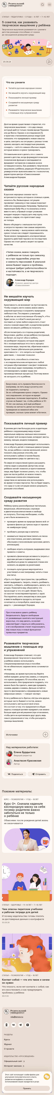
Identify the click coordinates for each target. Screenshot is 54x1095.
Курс (6, 799)
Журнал (8, 1044)
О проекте (9, 1048)
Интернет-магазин (13, 1066)
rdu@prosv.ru (17, 1016)
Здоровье (16, 905)
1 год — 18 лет (32, 799)
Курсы (7, 1039)
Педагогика (17, 17)
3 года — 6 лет (32, 17)
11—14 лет (27, 905)
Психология (17, 799)
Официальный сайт (13, 1061)
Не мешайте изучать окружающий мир (27, 93)
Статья (5, 17)
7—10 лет (46, 17)
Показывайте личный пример (22, 97)
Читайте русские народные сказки (25, 88)
